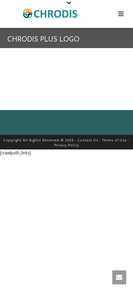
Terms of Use (114, 140)
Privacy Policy (66, 145)
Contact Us (88, 140)
